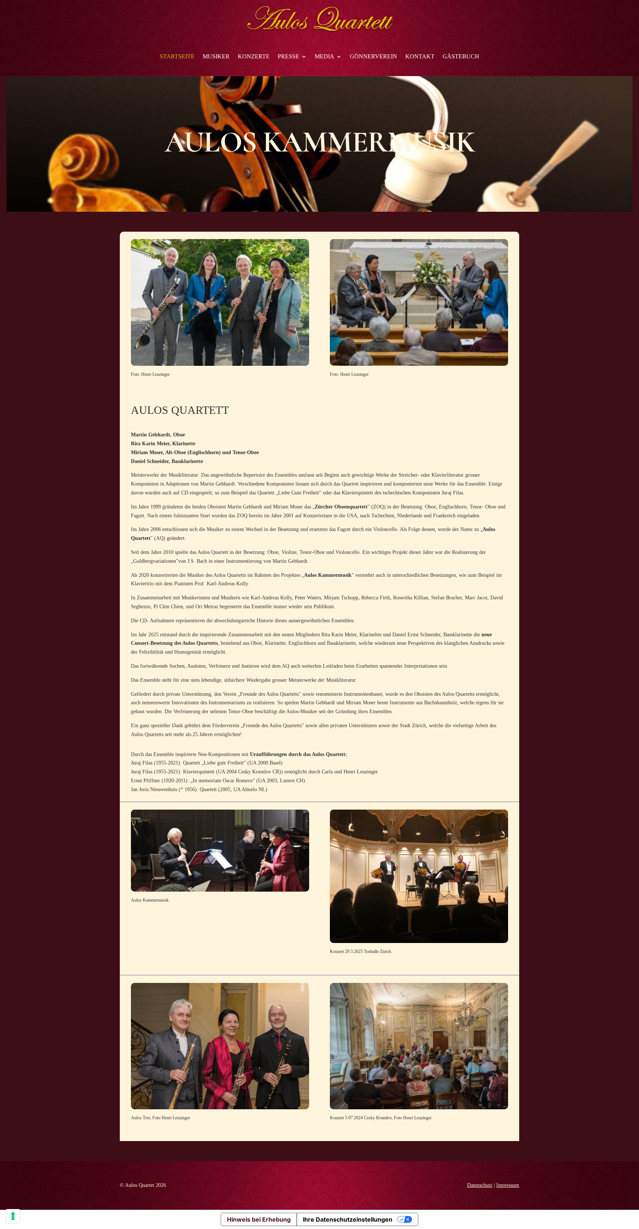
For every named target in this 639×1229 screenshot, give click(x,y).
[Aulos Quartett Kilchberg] (419, 364)
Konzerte (254, 56)
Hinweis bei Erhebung (259, 1219)
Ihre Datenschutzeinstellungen (347, 1219)
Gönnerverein (373, 56)
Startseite (177, 56)
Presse (288, 56)
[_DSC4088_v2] (220, 364)
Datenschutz (479, 1185)
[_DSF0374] (419, 1107)
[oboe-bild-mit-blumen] (419, 941)
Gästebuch (461, 56)
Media (324, 56)
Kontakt (420, 56)
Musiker (216, 56)
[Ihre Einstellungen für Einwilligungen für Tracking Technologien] (13, 1216)
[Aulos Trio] (220, 1107)
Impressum (507, 1185)
